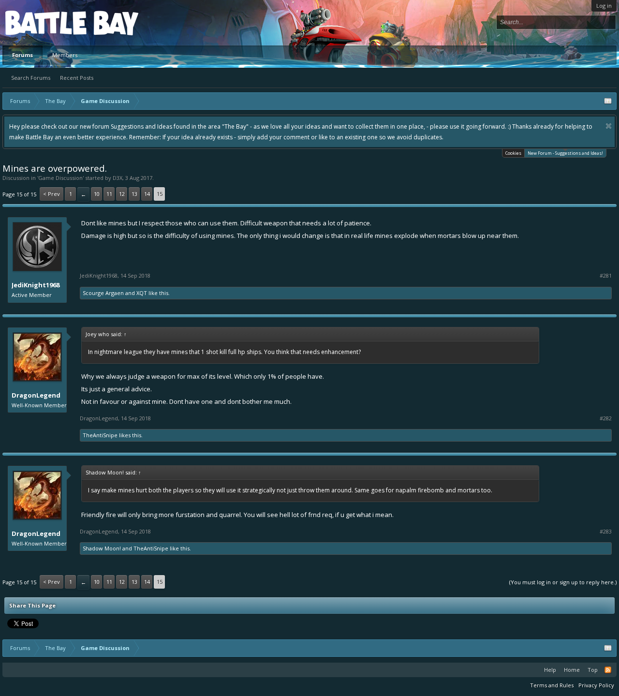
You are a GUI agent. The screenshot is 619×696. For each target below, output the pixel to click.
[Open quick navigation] (608, 101)
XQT (141, 292)
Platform (40, 22)
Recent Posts (76, 77)
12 (122, 193)
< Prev (51, 193)
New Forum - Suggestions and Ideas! (565, 153)
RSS (608, 670)
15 (159, 193)
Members (64, 55)
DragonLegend (36, 395)
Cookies (513, 153)
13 (134, 193)
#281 (606, 275)
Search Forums (30, 77)
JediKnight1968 (35, 285)
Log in (604, 5)
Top (593, 669)
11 (109, 193)
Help (550, 669)
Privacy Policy (596, 685)
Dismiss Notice (608, 126)
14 (147, 193)
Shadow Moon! (102, 548)
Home (572, 669)
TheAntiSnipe (100, 435)
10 (97, 193)
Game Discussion (60, 177)
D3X (117, 177)
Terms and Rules (552, 685)
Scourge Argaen (103, 292)
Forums (22, 55)
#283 (606, 531)
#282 (606, 418)
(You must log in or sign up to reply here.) (563, 582)
